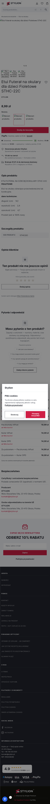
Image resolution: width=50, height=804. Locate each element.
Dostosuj (14, 415)
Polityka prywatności (14, 405)
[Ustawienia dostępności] (4, 799)
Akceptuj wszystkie (35, 415)
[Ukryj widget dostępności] (10, 797)
